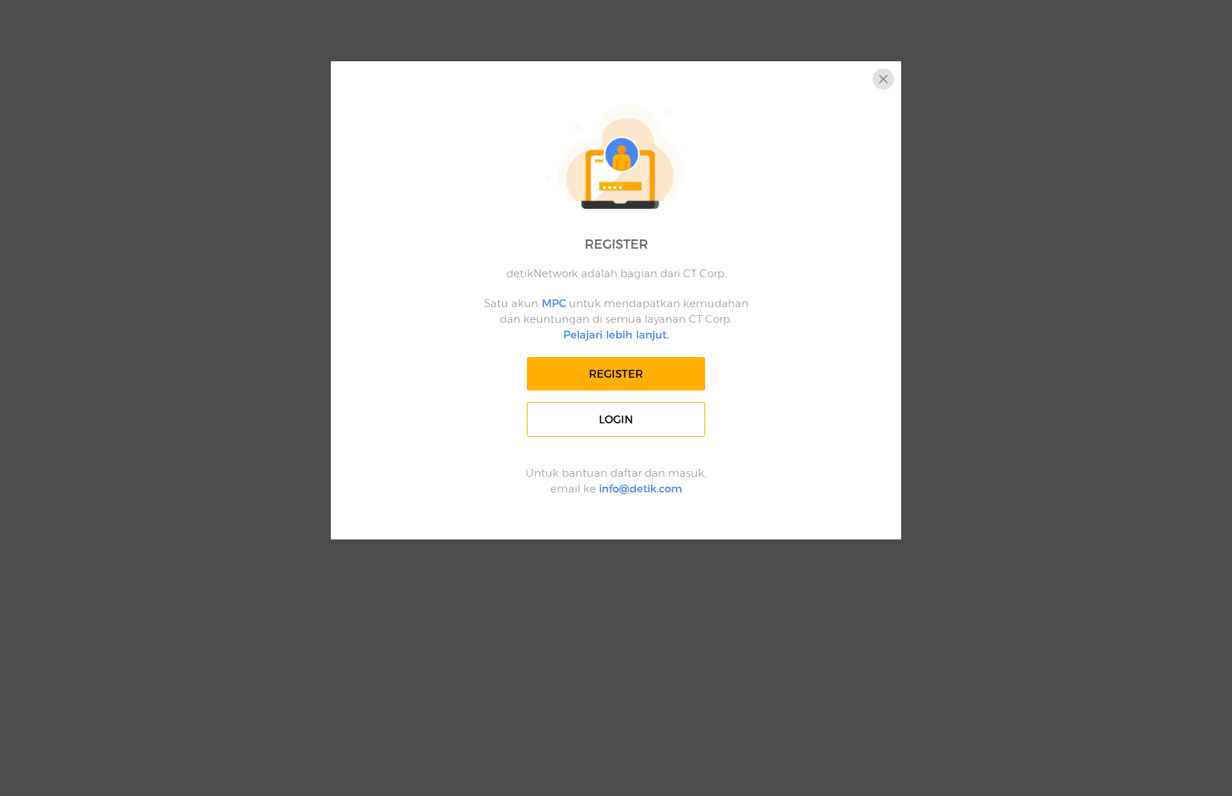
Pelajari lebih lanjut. (616, 334)
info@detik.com (640, 488)
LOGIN (616, 419)
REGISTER (616, 374)
